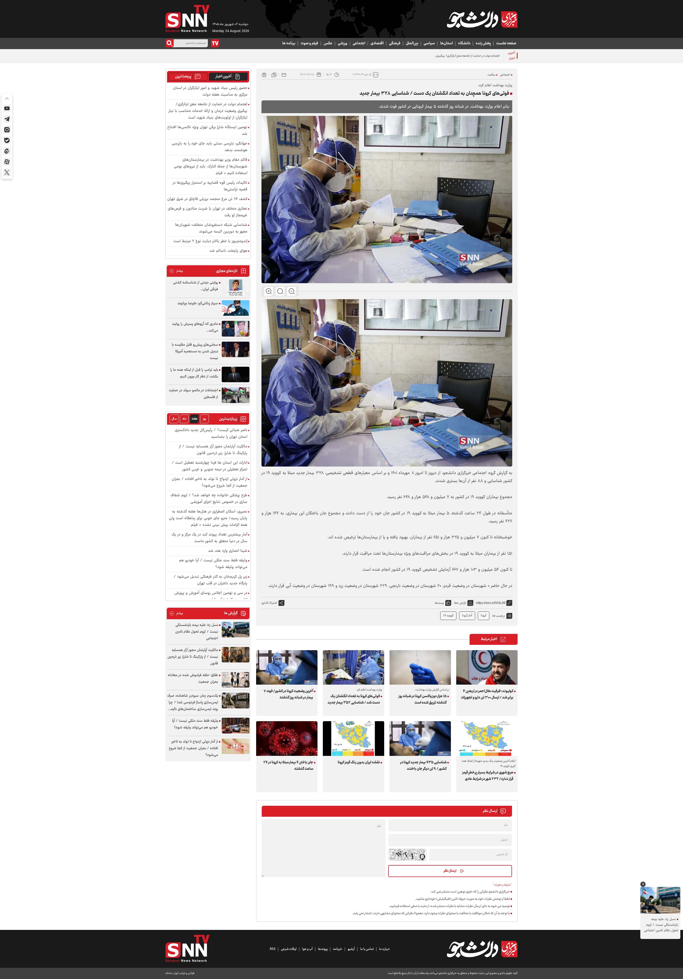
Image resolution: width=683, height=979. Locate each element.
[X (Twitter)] (7, 172)
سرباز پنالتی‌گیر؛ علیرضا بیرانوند (197, 303)
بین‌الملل (412, 43)
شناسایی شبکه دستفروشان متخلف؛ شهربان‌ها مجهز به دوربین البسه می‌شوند (211, 228)
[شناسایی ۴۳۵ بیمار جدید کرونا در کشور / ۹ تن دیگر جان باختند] (420, 738)
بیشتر (176, 271)
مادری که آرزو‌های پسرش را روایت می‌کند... (195, 327)
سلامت (491, 75)
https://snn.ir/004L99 (491, 603)
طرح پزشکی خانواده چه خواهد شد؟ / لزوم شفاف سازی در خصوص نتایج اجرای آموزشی (208, 499)
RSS (273, 949)
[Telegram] (7, 119)
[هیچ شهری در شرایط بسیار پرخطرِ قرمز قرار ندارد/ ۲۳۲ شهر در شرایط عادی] (487, 738)
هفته (194, 419)
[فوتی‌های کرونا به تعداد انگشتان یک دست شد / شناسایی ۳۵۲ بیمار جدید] (353, 667)
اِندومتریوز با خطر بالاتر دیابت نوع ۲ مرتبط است (210, 241)
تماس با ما (367, 949)
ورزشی (342, 43)
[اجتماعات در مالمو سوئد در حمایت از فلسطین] (235, 395)
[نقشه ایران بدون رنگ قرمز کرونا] (353, 738)
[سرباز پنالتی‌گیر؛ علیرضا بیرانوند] (235, 308)
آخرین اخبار (223, 76)
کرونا (483, 615)
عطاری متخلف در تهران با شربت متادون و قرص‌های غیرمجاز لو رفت (207, 212)
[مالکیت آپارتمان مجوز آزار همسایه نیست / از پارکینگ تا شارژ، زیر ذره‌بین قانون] (235, 655)
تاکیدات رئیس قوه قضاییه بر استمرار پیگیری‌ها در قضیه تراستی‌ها (210, 186)
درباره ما (384, 949)
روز (204, 419)
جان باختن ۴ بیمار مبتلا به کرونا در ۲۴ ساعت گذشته (288, 765)
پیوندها (323, 949)
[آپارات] (7, 161)
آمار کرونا (467, 615)
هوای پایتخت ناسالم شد (228, 251)
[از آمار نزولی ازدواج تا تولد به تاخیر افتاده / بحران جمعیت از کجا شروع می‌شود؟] (235, 746)
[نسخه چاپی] (264, 74)
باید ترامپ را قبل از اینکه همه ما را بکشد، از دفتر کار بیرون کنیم (194, 373)
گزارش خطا (460, 603)
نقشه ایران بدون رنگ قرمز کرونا (359, 762)
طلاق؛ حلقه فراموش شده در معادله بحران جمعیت (193, 678)
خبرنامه (337, 949)
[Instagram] (7, 129)
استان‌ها (446, 43)
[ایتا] (7, 151)
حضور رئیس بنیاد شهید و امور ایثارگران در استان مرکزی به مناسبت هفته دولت (210, 91)
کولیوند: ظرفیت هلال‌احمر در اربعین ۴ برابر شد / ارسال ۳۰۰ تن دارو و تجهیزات (487, 694)
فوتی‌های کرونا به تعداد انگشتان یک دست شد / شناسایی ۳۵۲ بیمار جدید (354, 699)
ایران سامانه (171, 973)
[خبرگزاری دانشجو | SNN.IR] (482, 19)
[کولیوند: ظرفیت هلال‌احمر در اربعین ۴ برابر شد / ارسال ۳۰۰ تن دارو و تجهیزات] (487, 667)
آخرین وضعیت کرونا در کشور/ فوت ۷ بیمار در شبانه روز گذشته (288, 694)
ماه (184, 419)
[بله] (7, 140)
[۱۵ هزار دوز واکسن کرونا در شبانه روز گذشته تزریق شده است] (420, 667)
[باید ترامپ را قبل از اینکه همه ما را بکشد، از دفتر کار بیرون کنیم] (235, 374)
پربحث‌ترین (183, 76)
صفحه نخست (506, 43)
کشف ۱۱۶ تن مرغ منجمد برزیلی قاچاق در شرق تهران (207, 199)
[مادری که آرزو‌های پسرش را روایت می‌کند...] (235, 329)
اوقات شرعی (289, 949)
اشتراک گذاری (269, 603)
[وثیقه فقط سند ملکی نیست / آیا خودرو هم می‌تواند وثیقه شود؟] (235, 725)
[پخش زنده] (215, 43)
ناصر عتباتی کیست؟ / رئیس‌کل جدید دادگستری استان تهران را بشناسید (211, 433)
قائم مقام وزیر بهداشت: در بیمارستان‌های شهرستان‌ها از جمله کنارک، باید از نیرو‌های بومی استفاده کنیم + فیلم (210, 167)
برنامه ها (288, 43)
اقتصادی (377, 43)
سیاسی (429, 43)
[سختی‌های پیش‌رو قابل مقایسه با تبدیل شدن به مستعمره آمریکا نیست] (235, 349)
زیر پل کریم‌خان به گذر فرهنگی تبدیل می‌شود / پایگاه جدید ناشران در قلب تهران (210, 580)
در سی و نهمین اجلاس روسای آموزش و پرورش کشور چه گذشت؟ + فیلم (210, 596)
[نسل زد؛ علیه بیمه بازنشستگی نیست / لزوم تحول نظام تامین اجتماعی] (235, 630)
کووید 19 (448, 615)
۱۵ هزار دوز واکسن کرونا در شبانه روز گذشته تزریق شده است (423, 699)
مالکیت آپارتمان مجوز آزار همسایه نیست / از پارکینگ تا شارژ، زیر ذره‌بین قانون (213, 450)
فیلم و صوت (309, 43)
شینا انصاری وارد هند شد (227, 551)
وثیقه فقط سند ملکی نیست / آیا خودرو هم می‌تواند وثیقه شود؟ (213, 564)
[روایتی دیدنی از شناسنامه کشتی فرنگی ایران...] (235, 287)
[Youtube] (7, 108)
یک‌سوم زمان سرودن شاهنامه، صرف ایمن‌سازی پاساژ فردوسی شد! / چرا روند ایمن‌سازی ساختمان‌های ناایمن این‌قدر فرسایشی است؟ (192, 703)
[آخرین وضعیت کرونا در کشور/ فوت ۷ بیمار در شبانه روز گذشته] (286, 667)
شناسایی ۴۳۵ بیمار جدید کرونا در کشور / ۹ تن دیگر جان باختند (423, 765)
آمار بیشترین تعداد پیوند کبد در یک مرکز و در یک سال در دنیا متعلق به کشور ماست (209, 538)
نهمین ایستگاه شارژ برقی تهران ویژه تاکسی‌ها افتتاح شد (207, 130)
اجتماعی (359, 43)
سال (174, 419)
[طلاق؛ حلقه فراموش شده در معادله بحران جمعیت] (235, 680)
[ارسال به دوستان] (284, 74)
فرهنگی (394, 43)
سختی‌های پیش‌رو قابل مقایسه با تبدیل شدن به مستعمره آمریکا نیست (195, 351)
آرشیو (351, 949)
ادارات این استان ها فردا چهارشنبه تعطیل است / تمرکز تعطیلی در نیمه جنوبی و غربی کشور (209, 466)
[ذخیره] (274, 74)
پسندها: (439, 603)
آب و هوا (307, 949)
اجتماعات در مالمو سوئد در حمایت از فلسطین (193, 393)
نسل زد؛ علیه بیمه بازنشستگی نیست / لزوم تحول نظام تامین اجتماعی (196, 632)
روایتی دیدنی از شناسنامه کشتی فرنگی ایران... (195, 286)
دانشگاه (464, 43)
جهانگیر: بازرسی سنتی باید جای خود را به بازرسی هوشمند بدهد (209, 147)
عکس (328, 43)
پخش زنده (483, 43)
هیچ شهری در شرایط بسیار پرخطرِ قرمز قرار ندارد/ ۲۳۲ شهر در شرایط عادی (487, 775)
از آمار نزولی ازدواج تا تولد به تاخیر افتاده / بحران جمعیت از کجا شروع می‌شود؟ (209, 482)
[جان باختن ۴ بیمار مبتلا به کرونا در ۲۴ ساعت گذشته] (286, 738)
